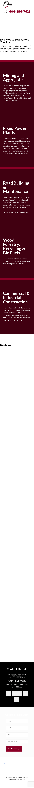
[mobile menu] (31, 2)
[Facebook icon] (15, 782)
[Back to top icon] (30, 784)
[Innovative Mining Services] (7, 3)
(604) (11, 680)
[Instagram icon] (20, 782)
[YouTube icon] (17, 782)
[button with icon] (8, 693)
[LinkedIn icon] (19, 782)
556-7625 (20, 680)
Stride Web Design (20, 779)
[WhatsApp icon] (13, 782)
